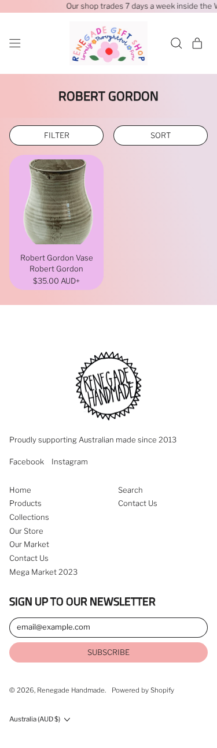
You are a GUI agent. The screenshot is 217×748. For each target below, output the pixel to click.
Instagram (70, 461)
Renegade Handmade (71, 690)
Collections (29, 517)
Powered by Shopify (143, 690)
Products (25, 503)
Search (130, 489)
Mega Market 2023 (43, 571)
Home (20, 489)
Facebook (26, 461)
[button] (176, 43)
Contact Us (29, 558)
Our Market (29, 544)
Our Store (26, 530)
